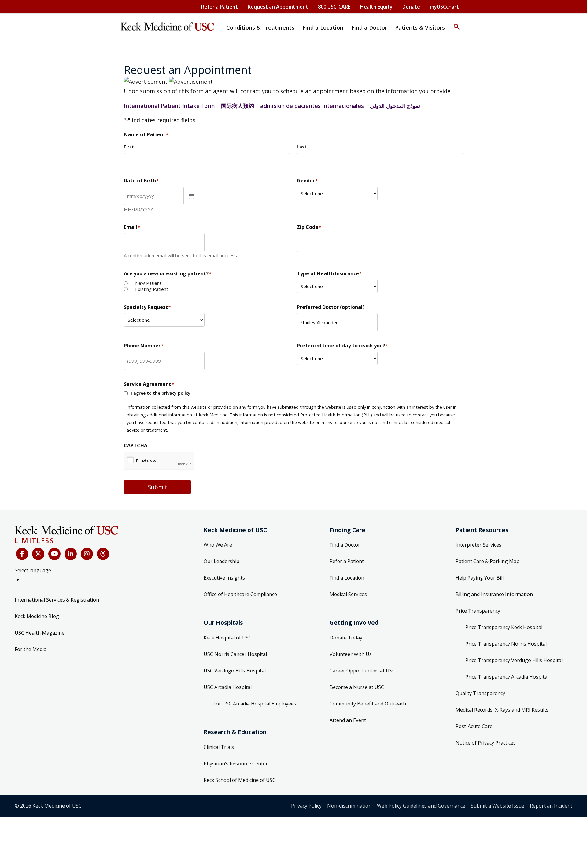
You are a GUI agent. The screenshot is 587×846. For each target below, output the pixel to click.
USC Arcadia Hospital (228, 687)
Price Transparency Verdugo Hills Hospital (514, 660)
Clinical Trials (219, 747)
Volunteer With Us (351, 654)
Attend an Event (348, 720)
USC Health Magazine (40, 632)
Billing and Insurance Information (494, 594)
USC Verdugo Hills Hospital (235, 670)
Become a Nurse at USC (357, 687)
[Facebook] (22, 554)
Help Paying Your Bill (480, 577)
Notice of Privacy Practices (486, 742)
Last (302, 147)
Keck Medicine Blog (37, 616)
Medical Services (348, 594)
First (129, 147)
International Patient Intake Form (169, 105)
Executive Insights (224, 577)
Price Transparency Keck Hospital (503, 627)
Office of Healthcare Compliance (240, 594)
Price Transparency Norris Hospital (506, 643)
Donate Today (346, 637)
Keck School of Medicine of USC (239, 780)
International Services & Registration (57, 599)
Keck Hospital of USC (228, 637)
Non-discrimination (349, 805)
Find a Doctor (345, 544)
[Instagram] (86, 554)
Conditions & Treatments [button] (260, 27)
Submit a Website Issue (497, 805)
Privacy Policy (306, 805)
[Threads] (103, 554)
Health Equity (376, 6)
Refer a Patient (219, 6)
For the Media (30, 649)
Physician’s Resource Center (236, 763)
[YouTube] (54, 554)
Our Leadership (221, 561)
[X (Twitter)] (38, 554)
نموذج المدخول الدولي (395, 105)
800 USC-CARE (334, 6)
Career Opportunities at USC (362, 670)
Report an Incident (551, 805)
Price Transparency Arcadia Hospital (506, 676)
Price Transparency (478, 610)
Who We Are (218, 544)
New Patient (148, 283)
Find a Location (347, 577)
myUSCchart (444, 6)
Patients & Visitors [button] (420, 27)
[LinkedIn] (70, 554)
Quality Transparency (480, 693)
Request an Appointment (278, 6)
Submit (157, 487)
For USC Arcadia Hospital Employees (254, 703)
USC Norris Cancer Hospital (235, 654)
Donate (411, 6)
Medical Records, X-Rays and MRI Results (502, 709)
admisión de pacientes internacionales (312, 105)
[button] (456, 23)
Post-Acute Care (474, 726)
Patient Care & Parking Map (487, 561)
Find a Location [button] (322, 27)
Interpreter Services (478, 544)
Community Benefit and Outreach (368, 703)
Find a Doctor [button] (369, 27)
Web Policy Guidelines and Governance (421, 805)
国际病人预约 (237, 105)
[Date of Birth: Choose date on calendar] (191, 196)
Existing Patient (151, 289)
